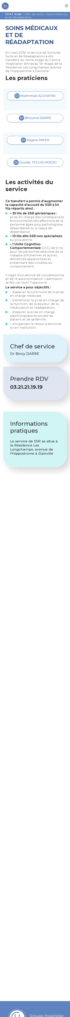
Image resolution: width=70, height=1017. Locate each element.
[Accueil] (18, 7)
